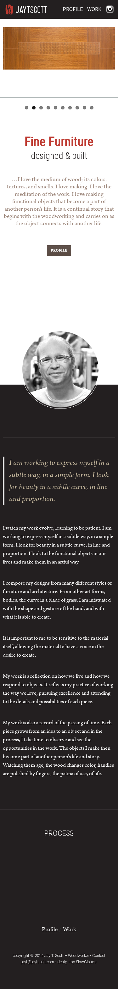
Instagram (110, 9)
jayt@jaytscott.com (37, 961)
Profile (73, 9)
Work (94, 9)
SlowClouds (86, 961)
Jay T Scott (26, 9)
